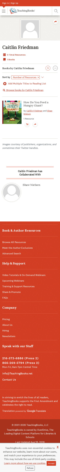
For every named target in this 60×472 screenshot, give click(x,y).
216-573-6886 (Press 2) (20, 358)
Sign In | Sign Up (10, 3)
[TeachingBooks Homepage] (21, 11)
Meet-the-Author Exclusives (17, 247)
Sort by (6, 77)
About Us (7, 325)
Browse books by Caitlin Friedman (24, 90)
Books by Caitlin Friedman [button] (25, 68)
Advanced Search (11, 253)
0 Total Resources (16, 54)
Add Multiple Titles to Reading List (27, 83)
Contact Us (9, 379)
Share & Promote (11, 292)
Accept (51, 463)
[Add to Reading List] (27, 124)
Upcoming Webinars (13, 280)
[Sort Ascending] (42, 77)
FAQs (5, 297)
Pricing (6, 319)
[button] (3, 11)
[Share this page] (55, 21)
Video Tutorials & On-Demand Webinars (24, 275)
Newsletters (8, 336)
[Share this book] (35, 124)
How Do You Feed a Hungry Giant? (36, 103)
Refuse (30, 468)
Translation (8, 411)
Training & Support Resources (18, 286)
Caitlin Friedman (34, 110)
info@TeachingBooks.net (17, 373)
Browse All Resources (14, 242)
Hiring (5, 330)
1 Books (11, 59)
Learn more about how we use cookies (24, 463)
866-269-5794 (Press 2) (20, 363)
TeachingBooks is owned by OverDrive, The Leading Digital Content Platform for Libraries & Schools (30, 433)
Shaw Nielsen (31, 185)
